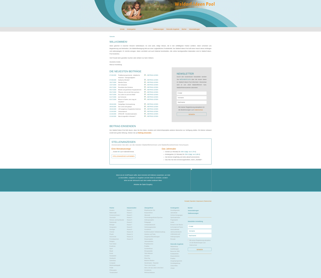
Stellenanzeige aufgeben (124, 156)
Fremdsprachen (114, 239)
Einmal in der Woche (176, 224)
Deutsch (112, 210)
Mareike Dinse (122, 82)
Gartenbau (113, 260)
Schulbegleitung (175, 263)
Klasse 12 (130, 236)
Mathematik (113, 212)
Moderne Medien (149, 260)
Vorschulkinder (174, 229)
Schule (122, 29)
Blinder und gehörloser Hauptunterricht (129, 89)
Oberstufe (147, 215)
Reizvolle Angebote (172, 29)
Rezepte (172, 239)
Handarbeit (113, 256)
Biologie (112, 224)
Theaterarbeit (113, 272)
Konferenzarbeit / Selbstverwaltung (154, 232)
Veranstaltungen (194, 29)
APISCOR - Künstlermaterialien (127, 114)
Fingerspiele (174, 220)
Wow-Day (147, 258)
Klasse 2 (129, 212)
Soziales (147, 256)
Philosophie (113, 270)
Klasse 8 (129, 227)
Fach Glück (113, 244)
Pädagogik (147, 222)
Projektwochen (148, 244)
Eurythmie (113, 246)
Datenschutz (199, 110)
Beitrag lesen (152, 75)
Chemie (112, 232)
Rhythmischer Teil (149, 210)
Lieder (172, 222)
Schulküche (147, 270)
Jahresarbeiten (148, 241)
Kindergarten (131, 29)
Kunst (111, 253)
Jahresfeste (173, 212)
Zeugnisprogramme (176, 261)
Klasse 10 (130, 232)
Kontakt (187, 201)
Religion (112, 241)
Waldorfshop (174, 246)
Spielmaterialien (175, 217)
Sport (111, 248)
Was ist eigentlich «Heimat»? (126, 116)
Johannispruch (122, 111)
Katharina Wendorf (123, 80)
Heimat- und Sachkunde (117, 220)
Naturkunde (113, 222)
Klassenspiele (148, 239)
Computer (112, 263)
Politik (111, 267)
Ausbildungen (174, 249)
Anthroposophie (149, 220)
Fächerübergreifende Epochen (153, 217)
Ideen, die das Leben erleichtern (153, 267)
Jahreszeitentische (176, 232)
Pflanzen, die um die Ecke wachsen (128, 92)
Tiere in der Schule (150, 265)
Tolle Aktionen (148, 253)
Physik (112, 234)
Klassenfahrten (174, 256)
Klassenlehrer (148, 212)
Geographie (113, 227)
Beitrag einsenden (144, 133)
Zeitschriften (174, 265)
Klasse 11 (130, 234)
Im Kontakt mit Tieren (176, 227)
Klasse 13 (130, 239)
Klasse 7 (129, 224)
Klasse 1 (129, 210)
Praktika (146, 246)
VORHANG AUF (175, 234)
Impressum (200, 201)
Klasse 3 (129, 215)
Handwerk (113, 258)
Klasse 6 (129, 222)
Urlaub (172, 268)
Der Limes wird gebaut (125, 106)
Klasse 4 (129, 217)
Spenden (193, 201)
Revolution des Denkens (125, 87)
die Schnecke (122, 97)
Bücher (184, 29)
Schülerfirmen (148, 248)
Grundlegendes (175, 210)
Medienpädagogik (115, 265)
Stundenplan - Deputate (151, 263)
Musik (111, 251)
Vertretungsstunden (150, 227)
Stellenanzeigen (158, 29)
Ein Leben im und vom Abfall (126, 94)
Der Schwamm (122, 85)
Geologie (112, 229)
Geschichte (113, 236)
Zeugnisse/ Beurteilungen (152, 236)
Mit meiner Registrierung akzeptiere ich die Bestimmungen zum (191, 108)
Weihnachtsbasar (149, 272)
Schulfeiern (147, 229)
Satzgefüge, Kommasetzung (126, 104)
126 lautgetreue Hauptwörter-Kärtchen (129, 109)
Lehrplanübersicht (149, 224)
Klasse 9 (129, 229)
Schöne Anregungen (176, 215)
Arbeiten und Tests (149, 234)
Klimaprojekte (148, 251)
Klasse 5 (129, 220)
